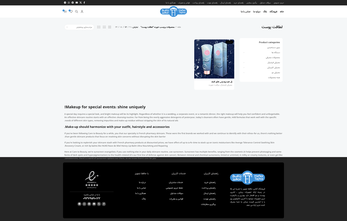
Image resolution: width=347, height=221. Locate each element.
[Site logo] (173, 11)
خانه (179, 27)
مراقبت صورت (214, 85)
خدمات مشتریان (176, 182)
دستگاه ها (276, 52)
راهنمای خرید (210, 182)
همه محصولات (274, 77)
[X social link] (81, 3)
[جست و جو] (76, 11)
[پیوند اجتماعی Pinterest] (73, 3)
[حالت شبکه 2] (110, 27)
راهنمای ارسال (210, 193)
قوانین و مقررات (176, 199)
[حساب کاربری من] (82, 11)
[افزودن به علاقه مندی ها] (197, 42)
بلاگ (144, 199)
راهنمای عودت (209, 199)
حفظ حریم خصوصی (174, 188)
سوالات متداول (176, 193)
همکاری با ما (140, 193)
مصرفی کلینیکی (273, 67)
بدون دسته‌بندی (273, 47)
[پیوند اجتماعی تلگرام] (65, 3)
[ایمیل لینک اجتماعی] (77, 3)
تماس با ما (141, 188)
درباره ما (142, 182)
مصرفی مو (276, 72)
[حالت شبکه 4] (99, 27)
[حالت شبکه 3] (104, 27)
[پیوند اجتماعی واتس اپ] (69, 3)
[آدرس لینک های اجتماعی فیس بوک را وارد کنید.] (84, 3)
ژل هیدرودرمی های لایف (221, 81)
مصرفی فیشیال (274, 62)
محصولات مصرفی (273, 57)
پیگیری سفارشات (208, 204)
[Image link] (247, 177)
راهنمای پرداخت (209, 188)
